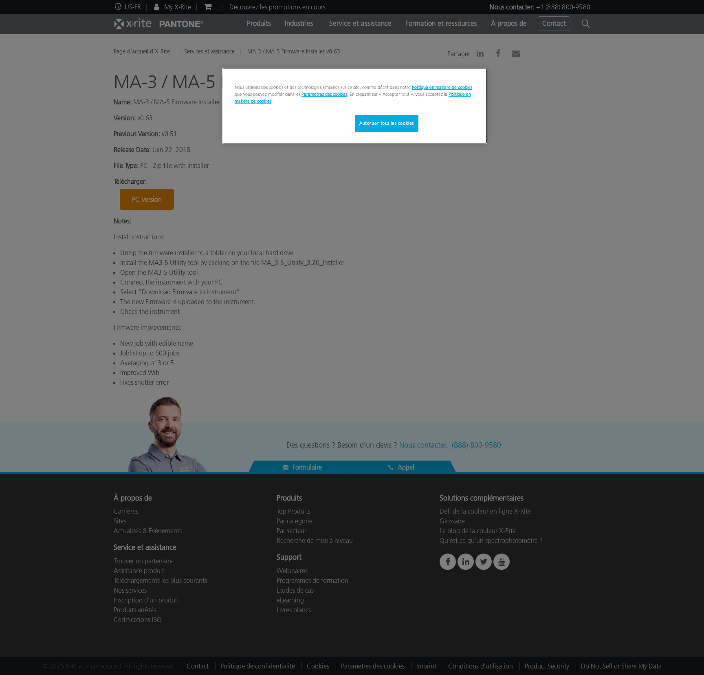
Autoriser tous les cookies (386, 123)
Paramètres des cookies (324, 94)
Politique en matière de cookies (442, 87)
